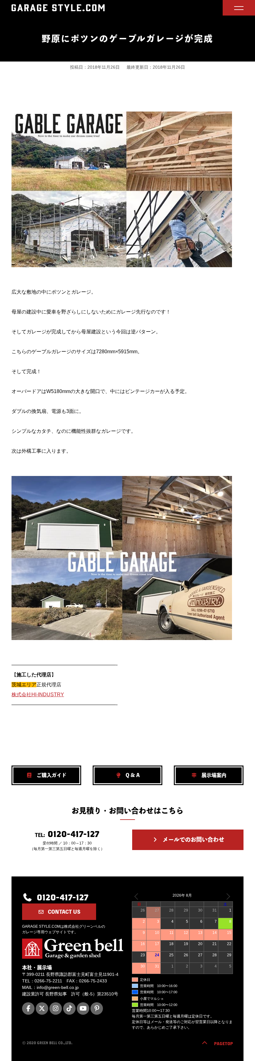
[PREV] (138, 896)
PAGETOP (223, 1043)
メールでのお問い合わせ (192, 839)
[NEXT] (227, 896)
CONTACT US (63, 911)
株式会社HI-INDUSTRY (38, 694)
